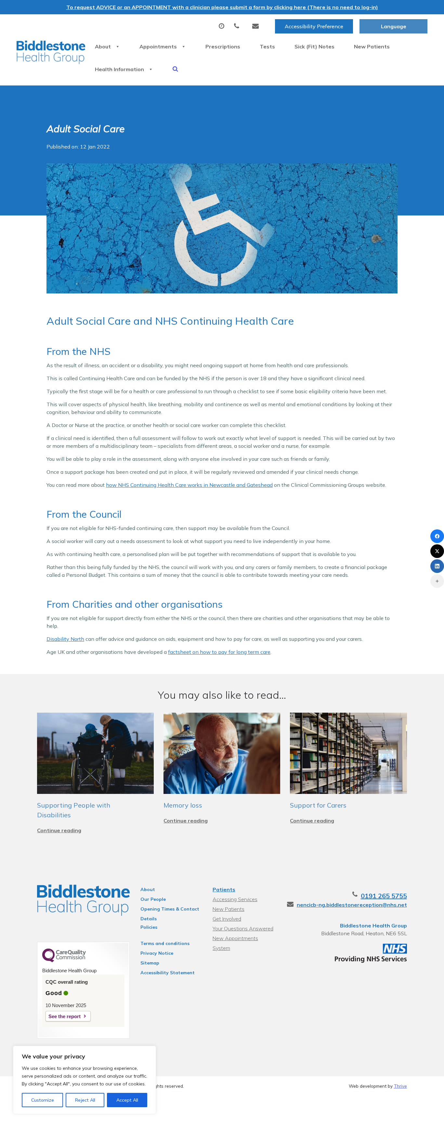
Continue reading (59, 830)
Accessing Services (235, 899)
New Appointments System (235, 939)
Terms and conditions (164, 943)
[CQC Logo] (64, 960)
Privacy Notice (156, 953)
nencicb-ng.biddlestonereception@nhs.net (352, 904)
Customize (42, 1100)
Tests (267, 46)
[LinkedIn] (437, 566)
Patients (224, 889)
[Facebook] (437, 536)
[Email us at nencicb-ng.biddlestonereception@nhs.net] (257, 26)
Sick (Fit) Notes (314, 46)
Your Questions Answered (243, 928)
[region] (84, 1080)
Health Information (119, 69)
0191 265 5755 (384, 896)
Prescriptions (222, 46)
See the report (64, 1016)
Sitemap (149, 963)
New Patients (372, 46)
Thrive (400, 1086)
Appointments (158, 46)
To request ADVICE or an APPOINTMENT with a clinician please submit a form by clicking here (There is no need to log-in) (222, 7)
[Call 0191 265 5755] (238, 26)
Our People (153, 899)
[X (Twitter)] (437, 551)
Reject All (85, 1100)
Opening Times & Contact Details (169, 910)
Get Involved (227, 918)
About (103, 46)
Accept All (127, 1100)
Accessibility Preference (314, 26)
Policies (148, 927)
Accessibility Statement (167, 973)
